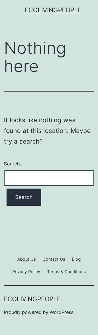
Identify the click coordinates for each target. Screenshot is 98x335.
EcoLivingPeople (53, 10)
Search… (14, 163)
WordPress (61, 312)
